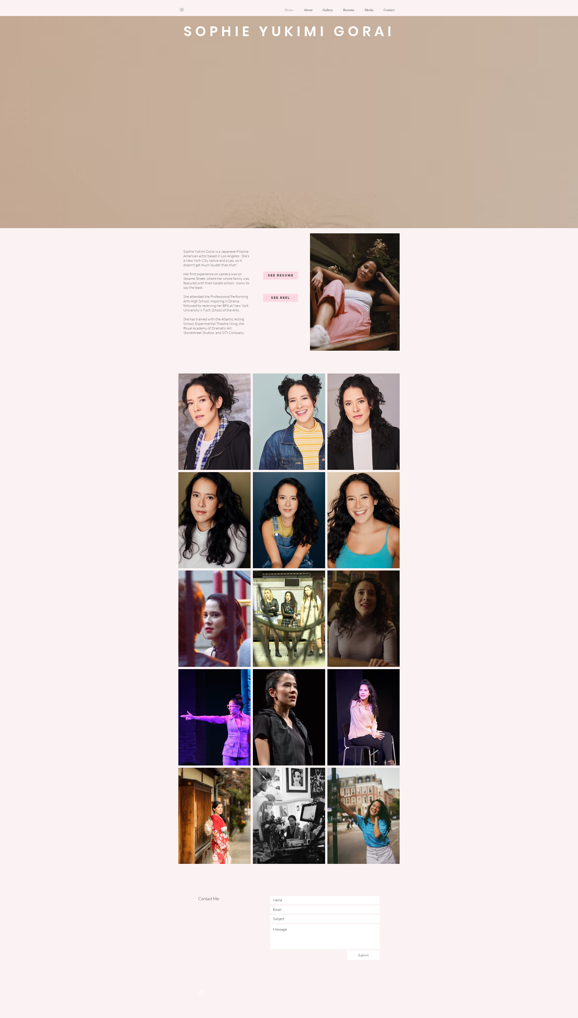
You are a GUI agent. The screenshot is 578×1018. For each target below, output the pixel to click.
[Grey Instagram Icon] (181, 9)
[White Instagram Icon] (201, 993)
